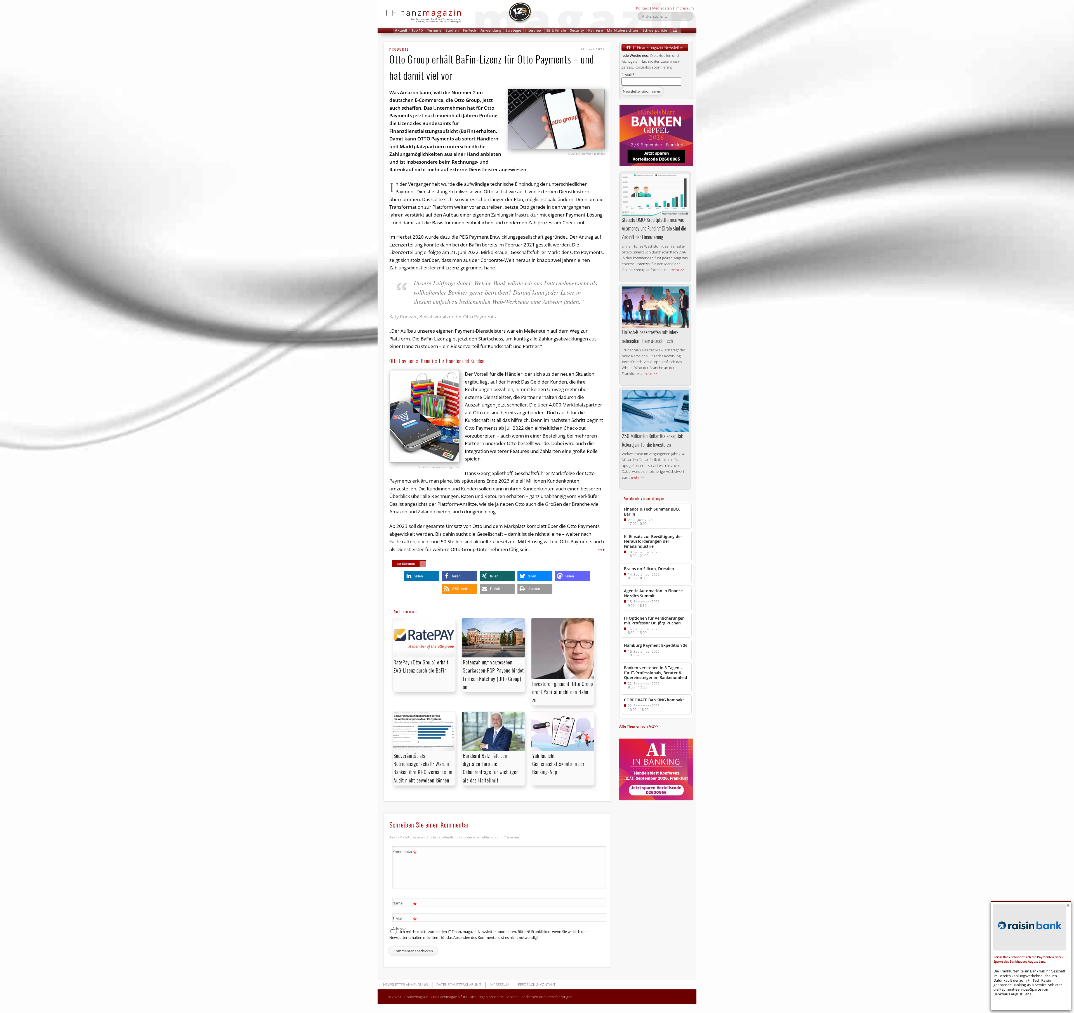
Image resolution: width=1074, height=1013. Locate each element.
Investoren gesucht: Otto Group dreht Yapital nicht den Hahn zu (562, 692)
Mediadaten (662, 8)
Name (404, 904)
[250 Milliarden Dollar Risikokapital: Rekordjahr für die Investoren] (655, 411)
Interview (533, 30)
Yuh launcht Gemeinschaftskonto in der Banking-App (558, 763)
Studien (452, 30)
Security (577, 30)
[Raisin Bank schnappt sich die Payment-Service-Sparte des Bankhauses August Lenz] (1029, 927)
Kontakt (642, 8)
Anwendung (491, 30)
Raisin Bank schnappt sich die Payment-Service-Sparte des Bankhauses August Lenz (1028, 959)
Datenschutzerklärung (458, 984)
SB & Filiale (556, 30)
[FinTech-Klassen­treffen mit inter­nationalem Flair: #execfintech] (655, 307)
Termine (434, 30)
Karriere (595, 30)
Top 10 (417, 30)
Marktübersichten (622, 30)
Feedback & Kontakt (536, 984)
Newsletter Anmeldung (405, 984)
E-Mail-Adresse (404, 923)
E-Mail (627, 74)
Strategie (513, 30)
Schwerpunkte (654, 30)
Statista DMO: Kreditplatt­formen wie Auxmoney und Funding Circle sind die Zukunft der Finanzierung (654, 228)
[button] (675, 30)
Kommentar (404, 852)
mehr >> (677, 269)
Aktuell (401, 30)
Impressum (684, 8)
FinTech (469, 30)
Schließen (1068, 905)
